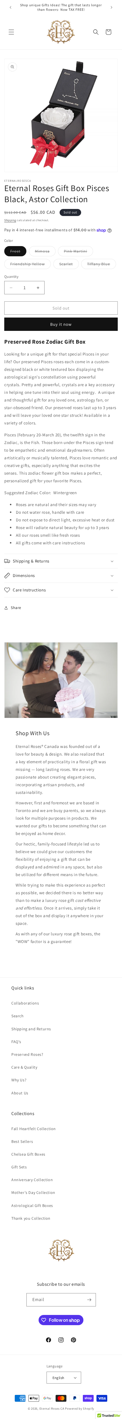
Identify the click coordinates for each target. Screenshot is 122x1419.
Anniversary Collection (32, 1179)
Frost (18, 252)
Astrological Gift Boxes (32, 1205)
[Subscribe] (89, 1299)
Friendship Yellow (30, 265)
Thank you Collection (31, 1218)
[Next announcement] (111, 7)
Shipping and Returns (31, 1028)
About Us (19, 1093)
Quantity (11, 276)
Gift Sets (19, 1167)
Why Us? (18, 1079)
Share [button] (16, 607)
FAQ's (16, 1041)
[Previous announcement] (10, 7)
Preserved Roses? (27, 1054)
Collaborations (25, 1003)
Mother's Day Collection (33, 1192)
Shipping (10, 220)
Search (17, 1015)
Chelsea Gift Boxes (28, 1154)
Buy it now (61, 324)
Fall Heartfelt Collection (33, 1128)
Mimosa (45, 252)
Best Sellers (22, 1141)
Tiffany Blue (101, 265)
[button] (11, 32)
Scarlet (69, 265)
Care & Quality (24, 1067)
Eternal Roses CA (51, 1408)
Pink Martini (78, 252)
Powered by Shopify (79, 1408)
